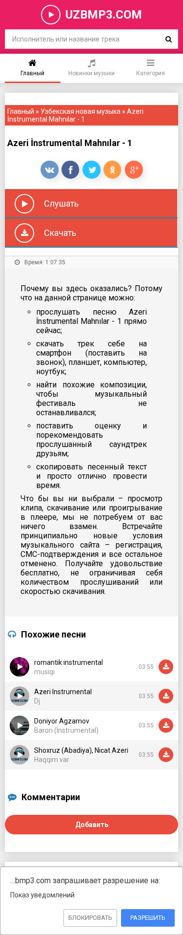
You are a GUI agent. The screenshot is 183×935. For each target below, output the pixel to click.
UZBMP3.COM (103, 14)
